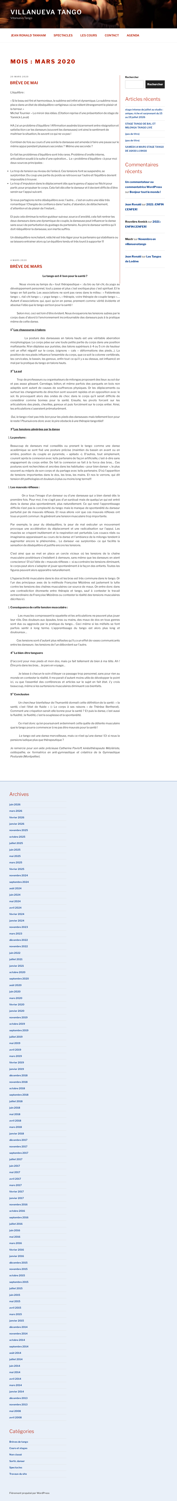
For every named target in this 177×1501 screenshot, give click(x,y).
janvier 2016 (16, 1256)
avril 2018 (15, 1120)
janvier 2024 (16, 920)
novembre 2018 (18, 1081)
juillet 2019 (15, 1036)
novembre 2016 (18, 1204)
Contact (112, 35)
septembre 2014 (18, 1346)
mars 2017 (15, 1185)
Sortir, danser (17, 1461)
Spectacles (63, 35)
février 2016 (16, 1249)
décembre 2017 (18, 1139)
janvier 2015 (16, 1320)
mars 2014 (15, 1385)
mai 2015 (14, 1301)
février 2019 (16, 1062)
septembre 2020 (19, 978)
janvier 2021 (16, 965)
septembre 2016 (18, 1217)
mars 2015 (15, 1314)
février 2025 (16, 869)
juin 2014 (14, 1365)
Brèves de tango (18, 1441)
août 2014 (15, 1352)
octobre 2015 (17, 1275)
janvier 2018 (16, 1133)
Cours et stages (18, 1448)
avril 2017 (15, 1178)
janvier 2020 (16, 1010)
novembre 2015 (18, 1269)
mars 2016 (15, 1243)
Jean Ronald (133, 204)
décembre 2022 (18, 939)
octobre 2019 (17, 1023)
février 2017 (16, 1191)
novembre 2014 (18, 1333)
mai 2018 (14, 1114)
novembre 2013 (18, 1404)
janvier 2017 (16, 1198)
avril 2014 (15, 1378)
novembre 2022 (18, 946)
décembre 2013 (18, 1398)
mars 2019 (15, 1056)
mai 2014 (14, 1372)
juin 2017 (14, 1165)
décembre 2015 (18, 1262)
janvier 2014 (16, 1391)
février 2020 (16, 1004)
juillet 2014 (15, 1359)
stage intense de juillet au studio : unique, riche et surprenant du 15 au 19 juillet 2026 (144, 113)
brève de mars (26, 266)
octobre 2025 (17, 836)
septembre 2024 (19, 881)
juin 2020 (15, 991)
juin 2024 (14, 894)
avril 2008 (15, 1417)
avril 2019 (15, 1049)
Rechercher (132, 77)
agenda (133, 35)
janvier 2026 (16, 823)
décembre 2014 (18, 1326)
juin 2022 (14, 952)
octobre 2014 (17, 1339)
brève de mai (24, 82)
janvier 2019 (16, 1069)
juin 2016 (14, 1230)
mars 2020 (15, 998)
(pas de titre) (132, 133)
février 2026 (16, 817)
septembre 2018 (18, 1094)
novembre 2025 (18, 830)
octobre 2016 (17, 1210)
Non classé (15, 1454)
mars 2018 (15, 1126)
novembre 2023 (18, 926)
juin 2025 (14, 849)
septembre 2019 (18, 1030)
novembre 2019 (18, 1017)
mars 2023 (15, 933)
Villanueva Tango (46, 12)
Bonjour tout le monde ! (145, 192)
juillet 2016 (15, 1223)
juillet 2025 (16, 843)
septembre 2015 (18, 1281)
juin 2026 (14, 804)
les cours (88, 35)
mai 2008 (15, 1411)
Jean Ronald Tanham (28, 35)
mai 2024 (15, 901)
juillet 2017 (15, 1159)
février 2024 (16, 914)
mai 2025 (15, 856)
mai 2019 (14, 1043)
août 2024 (15, 888)
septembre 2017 (18, 1152)
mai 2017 (14, 1172)
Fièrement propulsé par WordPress (29, 1493)
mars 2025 (15, 862)
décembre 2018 (18, 1075)
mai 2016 (14, 1236)
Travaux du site (18, 1473)
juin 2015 (14, 1294)
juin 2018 (14, 1107)
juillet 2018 (15, 1101)
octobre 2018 (17, 1088)
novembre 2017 (18, 1146)
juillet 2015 (15, 1288)
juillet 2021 (15, 959)
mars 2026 (15, 810)
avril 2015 (15, 1307)
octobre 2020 (17, 972)
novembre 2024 (18, 875)
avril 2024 (15, 907)
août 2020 (15, 985)
